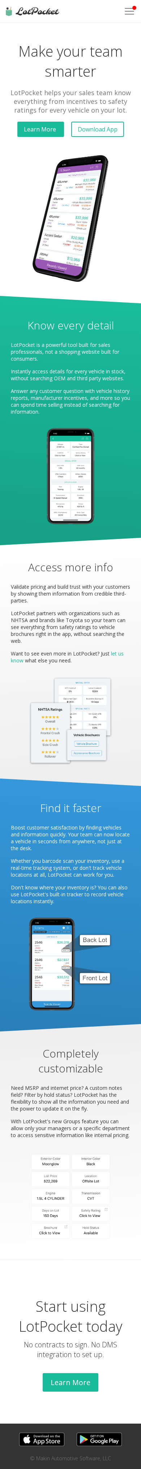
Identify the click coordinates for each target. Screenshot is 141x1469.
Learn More (40, 129)
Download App (98, 129)
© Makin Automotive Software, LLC (70, 1458)
